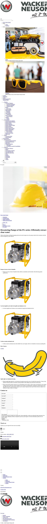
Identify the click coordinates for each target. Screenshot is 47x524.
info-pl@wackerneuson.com (5, 487)
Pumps (8, 118)
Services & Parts (7, 139)
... (3, 223)
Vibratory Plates (10, 106)
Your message (4, 414)
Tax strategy (5, 520)
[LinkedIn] (6, 494)
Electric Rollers (8, 126)
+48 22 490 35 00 (10, 434)
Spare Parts (7, 142)
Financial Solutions (9, 144)
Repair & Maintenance (9, 141)
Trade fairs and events (9, 152)
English (4, 100)
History (6, 149)
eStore (6, 24)
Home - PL (5, 222)
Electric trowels (8, 123)
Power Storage (9, 116)
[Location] (1, 494)
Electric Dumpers (8, 130)
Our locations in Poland (10, 150)
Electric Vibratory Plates (10, 125)
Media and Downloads (7, 220)
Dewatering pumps (6, 225)
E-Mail (3, 405)
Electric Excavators (9, 127)
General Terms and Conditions (9, 519)
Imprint (4, 515)
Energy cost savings (9, 132)
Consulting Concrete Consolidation (13, 146)
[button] (7, 98)
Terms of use (5, 517)
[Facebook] (4, 494)
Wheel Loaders (8, 109)
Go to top (2, 513)
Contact (4, 95)
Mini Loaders (8, 113)
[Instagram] (2, 494)
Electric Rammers (8, 124)
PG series (5, 227)
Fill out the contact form (6, 436)
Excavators (9, 108)
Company (3, 398)
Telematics (9, 145)
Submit (3, 418)
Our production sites (9, 151)
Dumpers (8, 112)
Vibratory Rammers (10, 105)
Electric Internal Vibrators (10, 121)
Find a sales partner (5, 438)
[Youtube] (5, 494)
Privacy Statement (6, 516)
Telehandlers (7, 110)
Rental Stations (8, 137)
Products (6, 102)
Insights (6, 155)
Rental (5, 135)
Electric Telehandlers (9, 129)
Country (3, 403)
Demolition (9, 114)
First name (3, 393)
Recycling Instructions (7, 518)
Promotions (7, 156)
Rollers (6, 107)
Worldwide (5, 96)
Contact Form (3, 489)
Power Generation (8, 115)
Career (4, 97)
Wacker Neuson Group (7, 476)
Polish (7, 100)
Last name (3, 395)
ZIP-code (3, 400)
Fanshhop (7, 25)
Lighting (7, 117)
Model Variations (6, 219)
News (6, 153)
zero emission (6, 119)
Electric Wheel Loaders (9, 128)
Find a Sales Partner (7, 22)
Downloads (7, 157)
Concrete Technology (11, 104)
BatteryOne (7, 134)
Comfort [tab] (2, 348)
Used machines (6, 138)
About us (6, 147)
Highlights (5, 217)
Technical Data (6, 218)
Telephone (3, 407)
